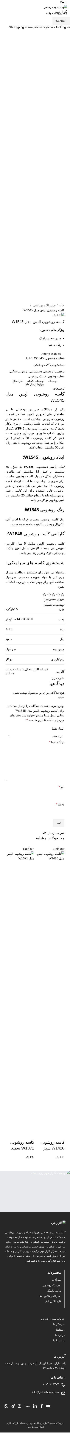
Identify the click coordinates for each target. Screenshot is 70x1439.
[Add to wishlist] (49, 1135)
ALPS (60, 1157)
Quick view (59, 1135)
